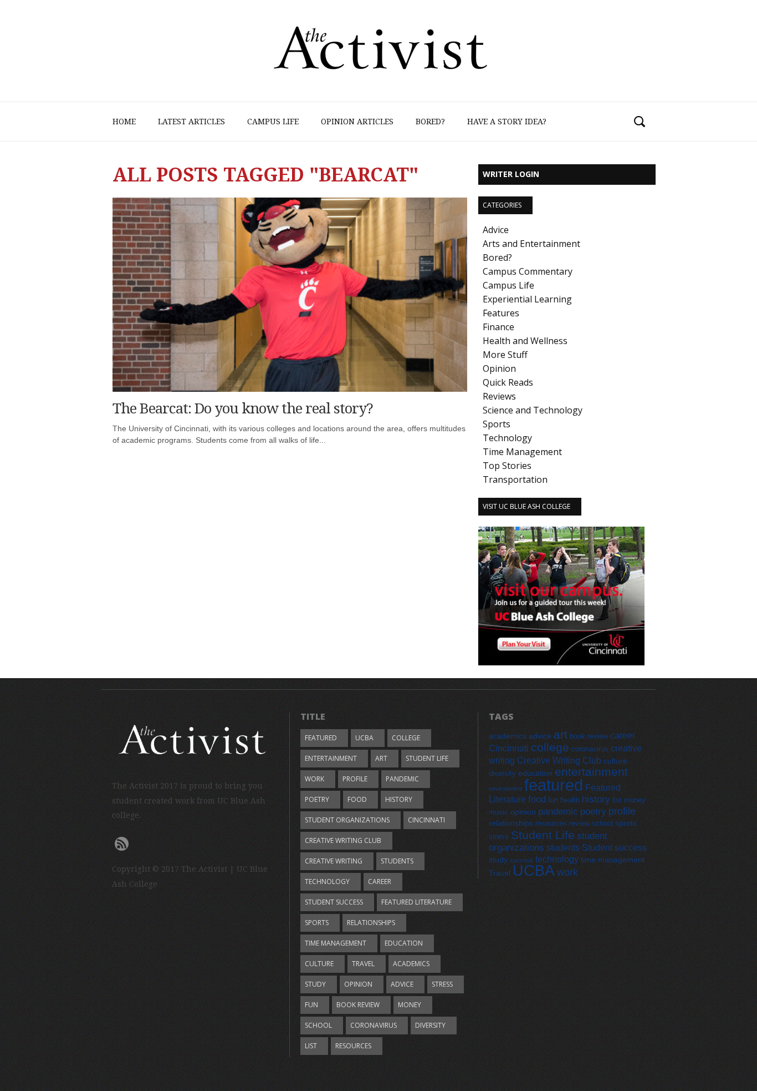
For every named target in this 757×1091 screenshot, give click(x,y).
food (357, 799)
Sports (496, 424)
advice (402, 984)
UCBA (364, 738)
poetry (317, 799)
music (498, 812)
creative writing (333, 861)
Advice (496, 230)
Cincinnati (426, 820)
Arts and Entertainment (531, 244)
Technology (507, 438)
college (406, 738)
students (397, 861)
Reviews (499, 396)
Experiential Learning (527, 299)
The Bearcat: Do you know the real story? (242, 408)
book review (358, 1004)
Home (124, 121)
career (379, 881)
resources (353, 1045)
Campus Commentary (527, 271)
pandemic (402, 779)
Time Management (522, 452)
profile (354, 779)
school (318, 1025)
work (314, 779)
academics (411, 963)
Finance (498, 327)
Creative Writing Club (343, 840)
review (579, 823)
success (521, 860)
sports (317, 922)
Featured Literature (416, 902)
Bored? (430, 121)
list (311, 1045)
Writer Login (511, 174)
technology (327, 881)
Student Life (427, 758)
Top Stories (507, 465)
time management (335, 943)
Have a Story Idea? (506, 121)
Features (501, 313)
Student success (334, 902)
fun (311, 1004)
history (398, 799)
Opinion (499, 368)
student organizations (347, 820)
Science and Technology (532, 410)
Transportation (515, 479)
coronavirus (373, 1025)
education (404, 943)
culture (319, 963)
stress (442, 984)
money (409, 1004)
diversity (430, 1025)
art (381, 758)
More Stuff (505, 354)
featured (321, 738)
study (315, 984)
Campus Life (273, 121)
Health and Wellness (525, 341)
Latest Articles (191, 121)
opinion (358, 984)
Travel (363, 963)
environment (505, 788)
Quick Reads (508, 382)
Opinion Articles (357, 121)
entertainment (331, 758)
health (570, 800)
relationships (371, 922)
